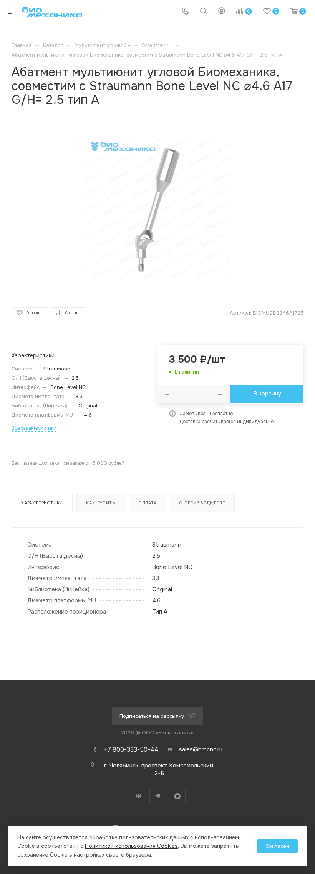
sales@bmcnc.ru (200, 749)
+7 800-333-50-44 (131, 750)
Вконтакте (138, 796)
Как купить (101, 502)
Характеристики (42, 502)
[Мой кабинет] (221, 12)
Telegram (157, 796)
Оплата (148, 502)
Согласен (277, 846)
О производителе (202, 502)
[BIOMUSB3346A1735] (157, 209)
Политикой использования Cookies (131, 845)
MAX (177, 796)
